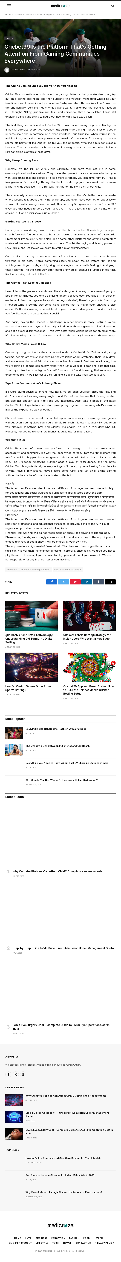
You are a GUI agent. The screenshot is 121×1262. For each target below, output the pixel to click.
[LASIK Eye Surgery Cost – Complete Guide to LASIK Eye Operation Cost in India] (60, 989)
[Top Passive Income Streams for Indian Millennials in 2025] (14, 1179)
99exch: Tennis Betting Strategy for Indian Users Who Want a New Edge (87, 636)
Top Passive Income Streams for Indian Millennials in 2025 (60, 1175)
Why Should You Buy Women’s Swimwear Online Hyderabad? (62, 780)
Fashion (74, 1238)
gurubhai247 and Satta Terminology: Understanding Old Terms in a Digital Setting (29, 638)
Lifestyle (42, 1243)
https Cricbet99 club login (67, 569)
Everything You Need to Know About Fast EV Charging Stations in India (67, 762)
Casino (9, 38)
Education (58, 1238)
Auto (28, 1238)
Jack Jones (19, 70)
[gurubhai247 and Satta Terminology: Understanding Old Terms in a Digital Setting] (31, 616)
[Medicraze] (60, 6)
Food (86, 1238)
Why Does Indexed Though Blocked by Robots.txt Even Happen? (64, 1192)
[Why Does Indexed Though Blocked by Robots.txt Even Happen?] (14, 1196)
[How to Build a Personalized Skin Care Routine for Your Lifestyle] (14, 1162)
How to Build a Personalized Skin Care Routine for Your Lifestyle (63, 1158)
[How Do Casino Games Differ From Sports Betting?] (31, 667)
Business (41, 1238)
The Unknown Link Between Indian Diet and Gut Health (58, 745)
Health (98, 1238)
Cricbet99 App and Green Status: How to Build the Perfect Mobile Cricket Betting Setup (88, 690)
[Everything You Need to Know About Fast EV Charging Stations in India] (14, 767)
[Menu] (9, 5)
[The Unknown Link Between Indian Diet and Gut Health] (14, 750)
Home (8, 14)
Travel (67, 1243)
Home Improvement (19, 1243)
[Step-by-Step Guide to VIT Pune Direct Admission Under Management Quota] (60, 913)
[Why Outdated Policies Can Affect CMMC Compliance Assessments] (60, 836)
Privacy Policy (104, 1243)
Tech (55, 1243)
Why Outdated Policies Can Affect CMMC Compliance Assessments (58, 871)
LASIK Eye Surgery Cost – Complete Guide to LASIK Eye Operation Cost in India (61, 1026)
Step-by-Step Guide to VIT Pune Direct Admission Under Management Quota (63, 948)
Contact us (83, 1243)
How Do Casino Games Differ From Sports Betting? (28, 688)
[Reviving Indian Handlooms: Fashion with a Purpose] (14, 733)
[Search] (112, 5)
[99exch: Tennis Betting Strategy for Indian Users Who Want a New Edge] (89, 616)
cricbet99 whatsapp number (36, 569)
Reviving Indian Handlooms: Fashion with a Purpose (56, 728)
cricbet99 (12, 569)
